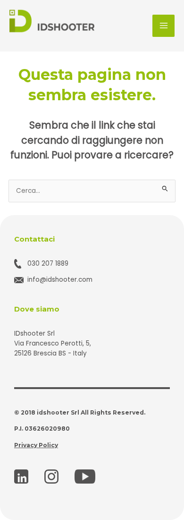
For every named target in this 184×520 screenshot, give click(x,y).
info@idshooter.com (59, 279)
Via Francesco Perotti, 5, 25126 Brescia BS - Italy (52, 348)
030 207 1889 (47, 263)
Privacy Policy (36, 445)
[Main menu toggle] (163, 26)
